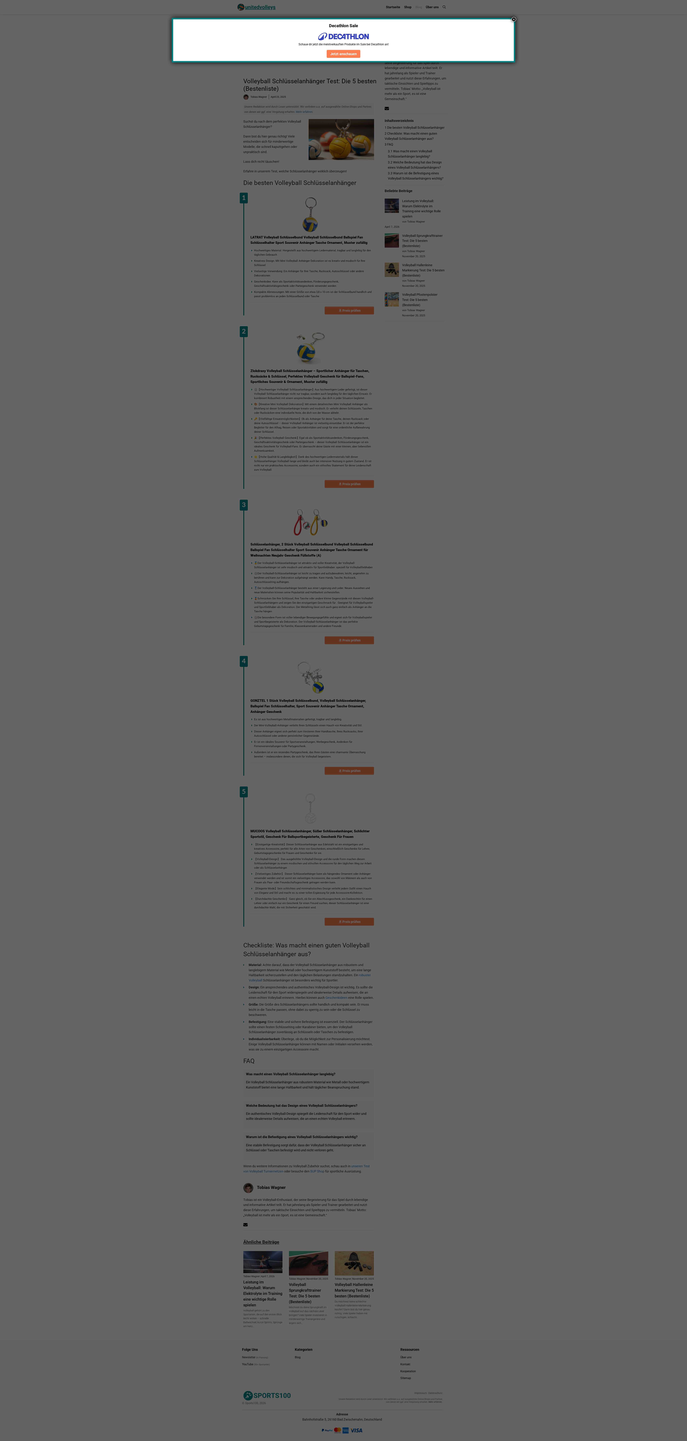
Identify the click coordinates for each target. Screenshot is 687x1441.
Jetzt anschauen (343, 54)
